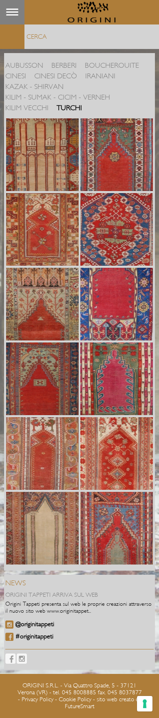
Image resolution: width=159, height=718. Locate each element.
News (15, 583)
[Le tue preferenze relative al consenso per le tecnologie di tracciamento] (144, 703)
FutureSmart (80, 706)
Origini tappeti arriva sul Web (51, 594)
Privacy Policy (37, 699)
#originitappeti (34, 636)
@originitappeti (34, 624)
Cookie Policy (75, 699)
